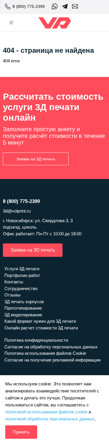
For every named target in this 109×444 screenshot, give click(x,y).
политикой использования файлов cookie (46, 411)
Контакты (13, 281)
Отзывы (12, 294)
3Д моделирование (23, 314)
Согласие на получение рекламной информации (52, 359)
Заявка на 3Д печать (35, 159)
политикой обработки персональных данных (49, 418)
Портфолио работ (22, 275)
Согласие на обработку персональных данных (51, 346)
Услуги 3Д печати (21, 268)
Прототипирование (23, 308)
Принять (21, 431)
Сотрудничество (20, 288)
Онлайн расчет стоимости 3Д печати (41, 327)
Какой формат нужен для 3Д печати (40, 321)
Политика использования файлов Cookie (45, 353)
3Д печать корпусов (24, 301)
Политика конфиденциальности (36, 340)
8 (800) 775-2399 (28, 6)
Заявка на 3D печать (32, 250)
